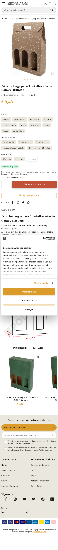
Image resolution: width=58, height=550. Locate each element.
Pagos (33, 475)
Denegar (29, 309)
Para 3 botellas (42, 142)
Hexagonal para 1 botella (13, 148)
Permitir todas (29, 291)
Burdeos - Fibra (9, 125)
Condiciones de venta (39, 465)
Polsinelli (31, 95)
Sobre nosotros (8, 470)
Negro (23, 125)
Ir (53, 435)
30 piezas (19, 159)
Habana (6, 119)
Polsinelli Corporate (9, 486)
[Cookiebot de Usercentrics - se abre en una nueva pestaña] (43, 238)
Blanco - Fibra (19, 119)
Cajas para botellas (19, 19)
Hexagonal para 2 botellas (39, 148)
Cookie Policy (36, 486)
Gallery (4, 480)
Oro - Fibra (34, 125)
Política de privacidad (47, 450)
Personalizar (27, 300)
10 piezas (7, 159)
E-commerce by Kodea (39, 532)
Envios (33, 470)
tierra (47, 125)
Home (4, 19)
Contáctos (5, 475)
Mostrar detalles (42, 283)
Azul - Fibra (34, 119)
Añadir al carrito (34, 184)
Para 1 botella (8, 142)
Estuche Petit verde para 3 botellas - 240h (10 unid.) (21, 398)
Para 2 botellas (25, 142)
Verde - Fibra (18, 131)
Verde (5, 131)
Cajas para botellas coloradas (43, 19)
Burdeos (47, 119)
